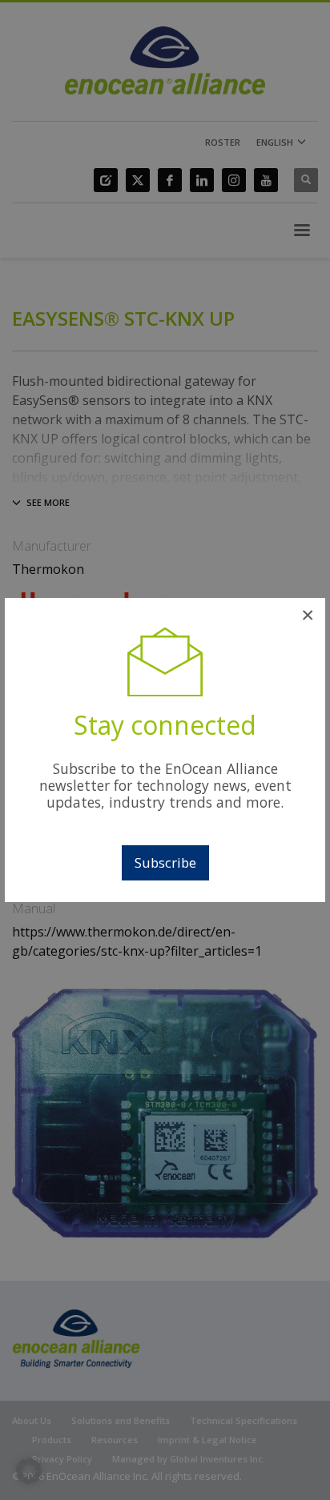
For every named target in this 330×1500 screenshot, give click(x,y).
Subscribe (165, 862)
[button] (29, 1471)
